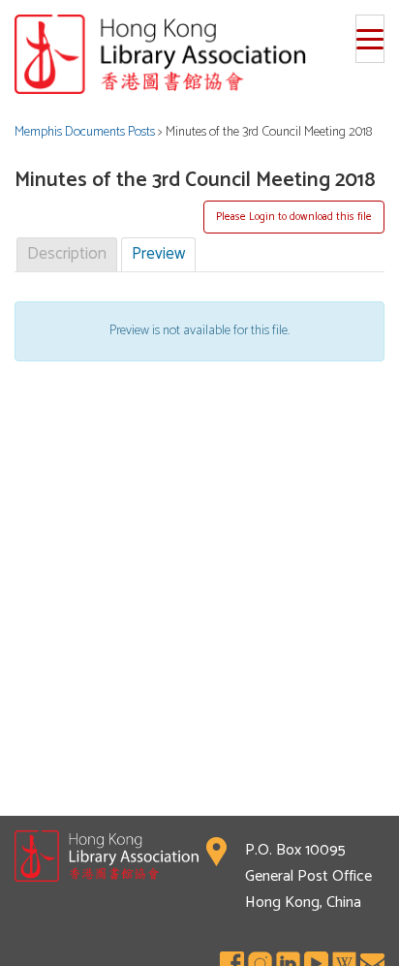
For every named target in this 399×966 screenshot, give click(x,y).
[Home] (199, 54)
